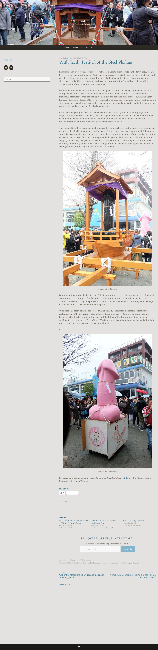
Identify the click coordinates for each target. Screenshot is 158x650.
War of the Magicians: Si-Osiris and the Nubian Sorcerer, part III (133, 575)
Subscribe (128, 549)
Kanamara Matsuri (100, 563)
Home (67, 47)
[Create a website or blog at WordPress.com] (79, 647)
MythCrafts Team (80, 58)
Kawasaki (112, 563)
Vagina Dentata (133, 563)
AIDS (69, 563)
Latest (89, 560)
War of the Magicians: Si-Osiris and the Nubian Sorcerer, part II (82, 575)
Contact (89, 47)
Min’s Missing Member (133, 520)
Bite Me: (128, 478)
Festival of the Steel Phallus (82, 563)
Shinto (119, 563)
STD (124, 563)
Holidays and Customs (77, 560)
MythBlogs (77, 47)
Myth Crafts (79, 21)
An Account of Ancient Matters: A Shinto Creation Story (73, 521)
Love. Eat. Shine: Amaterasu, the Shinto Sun (104, 521)
